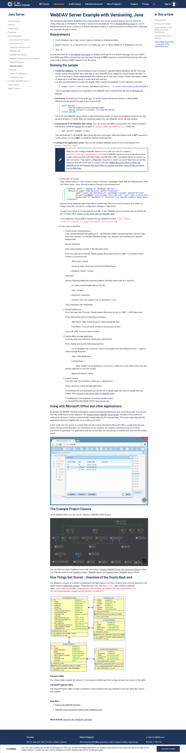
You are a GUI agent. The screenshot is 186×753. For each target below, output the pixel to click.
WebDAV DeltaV (16, 66)
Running (13, 70)
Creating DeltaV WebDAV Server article (103, 415)
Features (11, 25)
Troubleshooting (16, 77)
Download (12, 32)
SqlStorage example (71, 586)
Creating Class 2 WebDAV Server (119, 572)
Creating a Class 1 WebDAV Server (87, 572)
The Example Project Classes (163, 37)
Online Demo (13, 28)
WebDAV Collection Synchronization (25, 58)
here (90, 98)
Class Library (13, 85)
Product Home (14, 21)
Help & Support (14, 88)
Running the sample (163, 24)
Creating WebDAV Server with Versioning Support (120, 569)
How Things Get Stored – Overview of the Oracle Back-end (164, 44)
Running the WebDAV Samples (67, 705)
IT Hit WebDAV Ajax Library (124, 24)
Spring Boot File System (19, 40)
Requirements (160, 20)
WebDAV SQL (15, 51)
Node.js (78, 126)
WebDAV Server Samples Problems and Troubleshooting (78, 710)
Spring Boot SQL (16, 43)
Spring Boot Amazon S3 (20, 47)
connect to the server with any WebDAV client (96, 214)
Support (134, 4)
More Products (113, 4)
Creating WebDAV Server (18, 81)
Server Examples (15, 36)
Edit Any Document (93, 4)
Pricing (145, 4)
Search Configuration (18, 73)
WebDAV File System (18, 55)
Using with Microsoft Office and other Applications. (163, 29)
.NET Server (44, 4)
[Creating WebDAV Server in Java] (7, 81)
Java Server (59, 4)
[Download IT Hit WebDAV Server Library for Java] (7, 32)
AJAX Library (75, 4)
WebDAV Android (17, 62)
